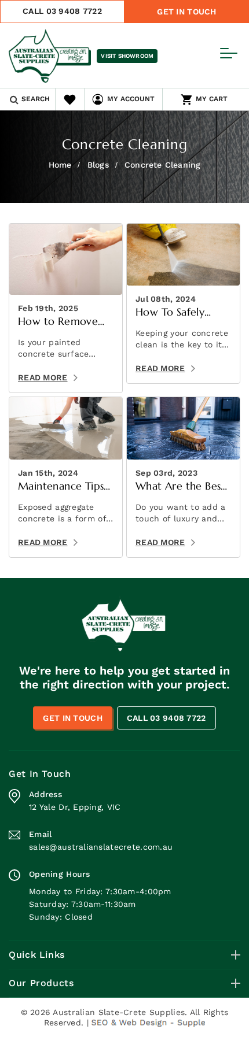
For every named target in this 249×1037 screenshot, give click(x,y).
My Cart (212, 99)
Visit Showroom (127, 56)
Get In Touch (186, 11)
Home (60, 164)
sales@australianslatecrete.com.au (101, 846)
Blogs (98, 164)
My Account (131, 99)
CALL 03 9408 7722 (62, 11)
